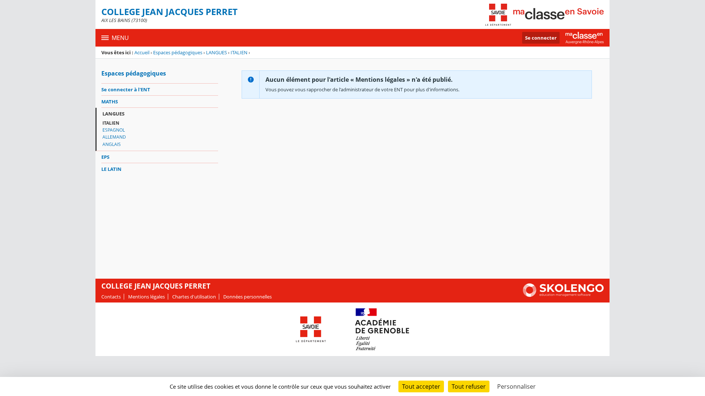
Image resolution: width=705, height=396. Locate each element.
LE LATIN (111, 169)
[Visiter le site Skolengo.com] (563, 295)
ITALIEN (239, 52)
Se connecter (541, 37)
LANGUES (216, 52)
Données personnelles (247, 297)
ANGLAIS (111, 144)
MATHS (109, 101)
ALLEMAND (114, 137)
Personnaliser (516, 386)
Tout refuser (469, 386)
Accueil (141, 52)
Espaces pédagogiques (177, 52)
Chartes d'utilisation (194, 297)
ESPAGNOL (113, 130)
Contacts (111, 297)
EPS (105, 157)
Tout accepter (421, 386)
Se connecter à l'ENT (125, 89)
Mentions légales (146, 297)
